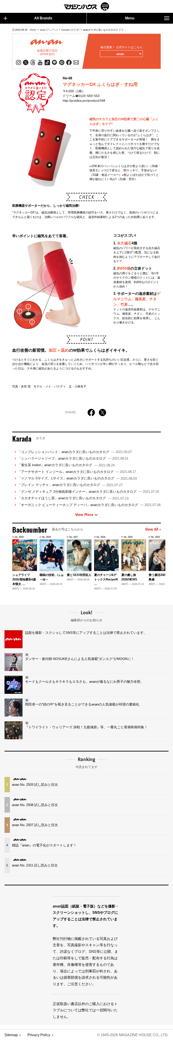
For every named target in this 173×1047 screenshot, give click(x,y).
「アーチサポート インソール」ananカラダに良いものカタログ (77, 472)
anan (120, 54)
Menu (129, 18)
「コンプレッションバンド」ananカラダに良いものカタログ (75, 452)
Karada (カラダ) (70, 29)
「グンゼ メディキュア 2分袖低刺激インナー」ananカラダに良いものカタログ (88, 491)
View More (84, 514)
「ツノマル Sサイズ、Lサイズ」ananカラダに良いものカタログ (77, 478)
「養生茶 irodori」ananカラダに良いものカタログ (66, 465)
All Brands (43, 18)
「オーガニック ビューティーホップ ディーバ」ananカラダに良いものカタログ (89, 505)
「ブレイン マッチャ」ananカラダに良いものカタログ (70, 485)
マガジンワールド (86, 6)
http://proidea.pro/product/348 (84, 100)
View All (151, 529)
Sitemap (11, 1035)
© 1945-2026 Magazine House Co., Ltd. (132, 1035)
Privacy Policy (38, 1035)
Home (33, 29)
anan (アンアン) (49, 29)
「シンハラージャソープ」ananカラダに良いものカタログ (73, 458)
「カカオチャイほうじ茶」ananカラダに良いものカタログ (73, 498)
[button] (157, 561)
